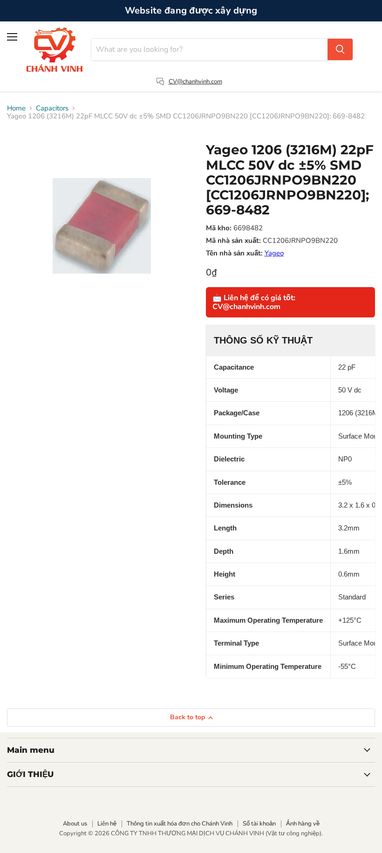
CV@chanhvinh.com (195, 81)
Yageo (274, 253)
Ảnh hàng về (303, 823)
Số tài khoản (259, 823)
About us (75, 823)
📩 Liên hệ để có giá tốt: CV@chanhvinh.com (253, 302)
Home (16, 108)
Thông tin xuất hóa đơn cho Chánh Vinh (179, 823)
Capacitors (52, 108)
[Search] (340, 49)
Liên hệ (106, 823)
